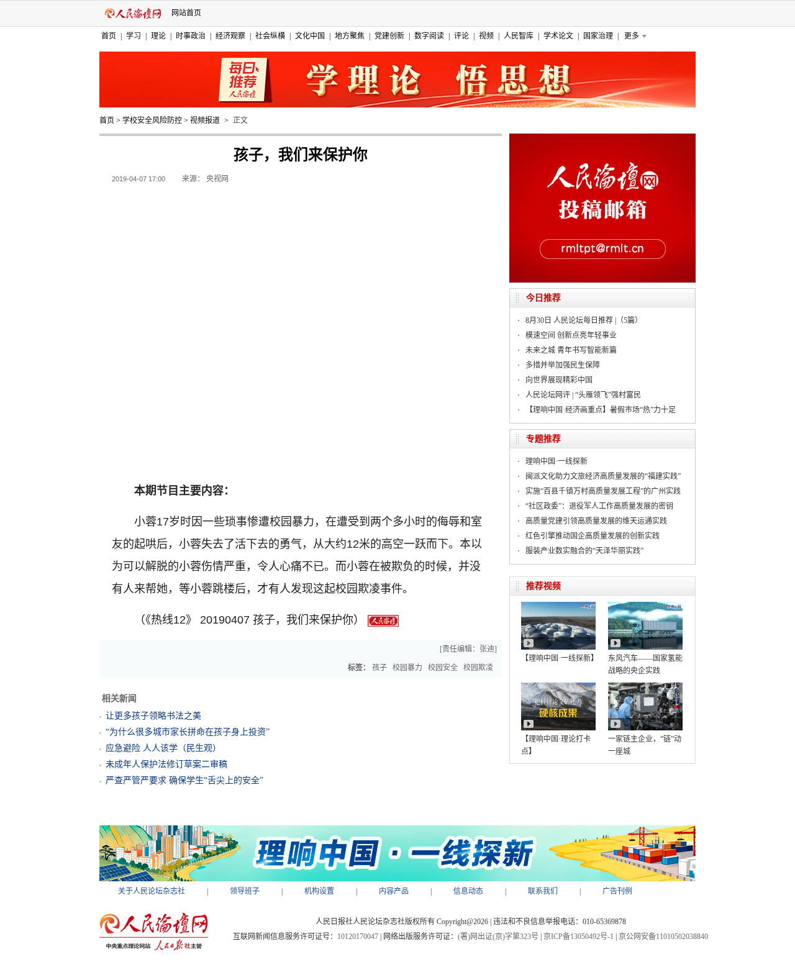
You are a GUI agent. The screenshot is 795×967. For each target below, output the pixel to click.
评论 (461, 36)
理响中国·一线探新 (556, 461)
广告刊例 (617, 891)
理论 (158, 36)
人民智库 (519, 36)
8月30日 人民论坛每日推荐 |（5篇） (583, 320)
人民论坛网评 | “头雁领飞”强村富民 (583, 395)
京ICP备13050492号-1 (578, 936)
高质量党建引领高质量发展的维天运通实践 (596, 521)
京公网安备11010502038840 (663, 936)
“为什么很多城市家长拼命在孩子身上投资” (188, 732)
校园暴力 (407, 667)
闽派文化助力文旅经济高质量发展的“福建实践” (603, 476)
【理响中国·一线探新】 (559, 658)
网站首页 (186, 13)
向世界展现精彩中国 (559, 380)
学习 (133, 36)
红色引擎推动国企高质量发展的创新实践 (592, 536)
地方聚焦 (350, 36)
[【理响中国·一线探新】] (558, 606)
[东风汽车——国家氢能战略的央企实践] (645, 606)
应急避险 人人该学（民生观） (163, 748)
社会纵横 (270, 36)
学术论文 (558, 36)
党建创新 (389, 36)
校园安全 (443, 667)
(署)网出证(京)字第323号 (498, 936)
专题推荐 (543, 438)
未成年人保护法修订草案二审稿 (166, 764)
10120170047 (357, 936)
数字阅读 (429, 36)
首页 (108, 36)
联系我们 (543, 891)
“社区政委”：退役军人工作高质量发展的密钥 (599, 506)
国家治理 (598, 36)
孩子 (379, 667)
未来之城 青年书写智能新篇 (571, 350)
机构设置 (319, 891)
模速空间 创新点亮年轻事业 (571, 335)
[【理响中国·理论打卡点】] (558, 687)
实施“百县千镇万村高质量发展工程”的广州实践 (603, 491)
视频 (486, 36)
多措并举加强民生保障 (562, 365)
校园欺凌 (478, 667)
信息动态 (468, 891)
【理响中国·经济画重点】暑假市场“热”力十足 (600, 410)
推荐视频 (543, 586)
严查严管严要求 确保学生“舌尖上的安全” (184, 780)
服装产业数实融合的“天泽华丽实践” (584, 551)
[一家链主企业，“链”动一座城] (645, 687)
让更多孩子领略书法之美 (153, 715)
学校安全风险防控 (152, 120)
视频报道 (205, 120)
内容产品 (394, 891)
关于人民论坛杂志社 (151, 891)
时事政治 (191, 36)
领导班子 (245, 891)
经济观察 (230, 36)
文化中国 (310, 36)
